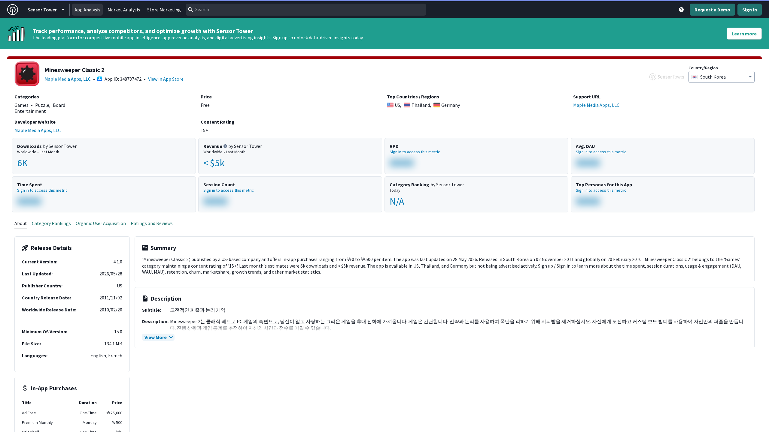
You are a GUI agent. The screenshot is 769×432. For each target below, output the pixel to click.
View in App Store (166, 79)
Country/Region (703, 67)
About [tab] (20, 223)
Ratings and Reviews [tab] (152, 223)
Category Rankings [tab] (51, 223)
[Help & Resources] (681, 10)
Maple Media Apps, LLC (67, 79)
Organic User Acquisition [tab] (101, 223)
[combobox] (306, 10)
